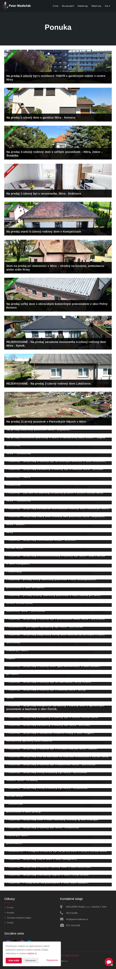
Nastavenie (52, 960)
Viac (107, 6)
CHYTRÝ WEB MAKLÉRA (67, 956)
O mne (55, 6)
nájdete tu (32, 953)
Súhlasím (13, 960)
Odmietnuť (30, 960)
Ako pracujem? (68, 6)
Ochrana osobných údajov (19, 917)
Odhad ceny (96, 6)
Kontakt (10, 912)
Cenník (10, 922)
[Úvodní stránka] (16, 6)
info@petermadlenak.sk (77, 919)
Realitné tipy (83, 6)
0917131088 (71, 913)
